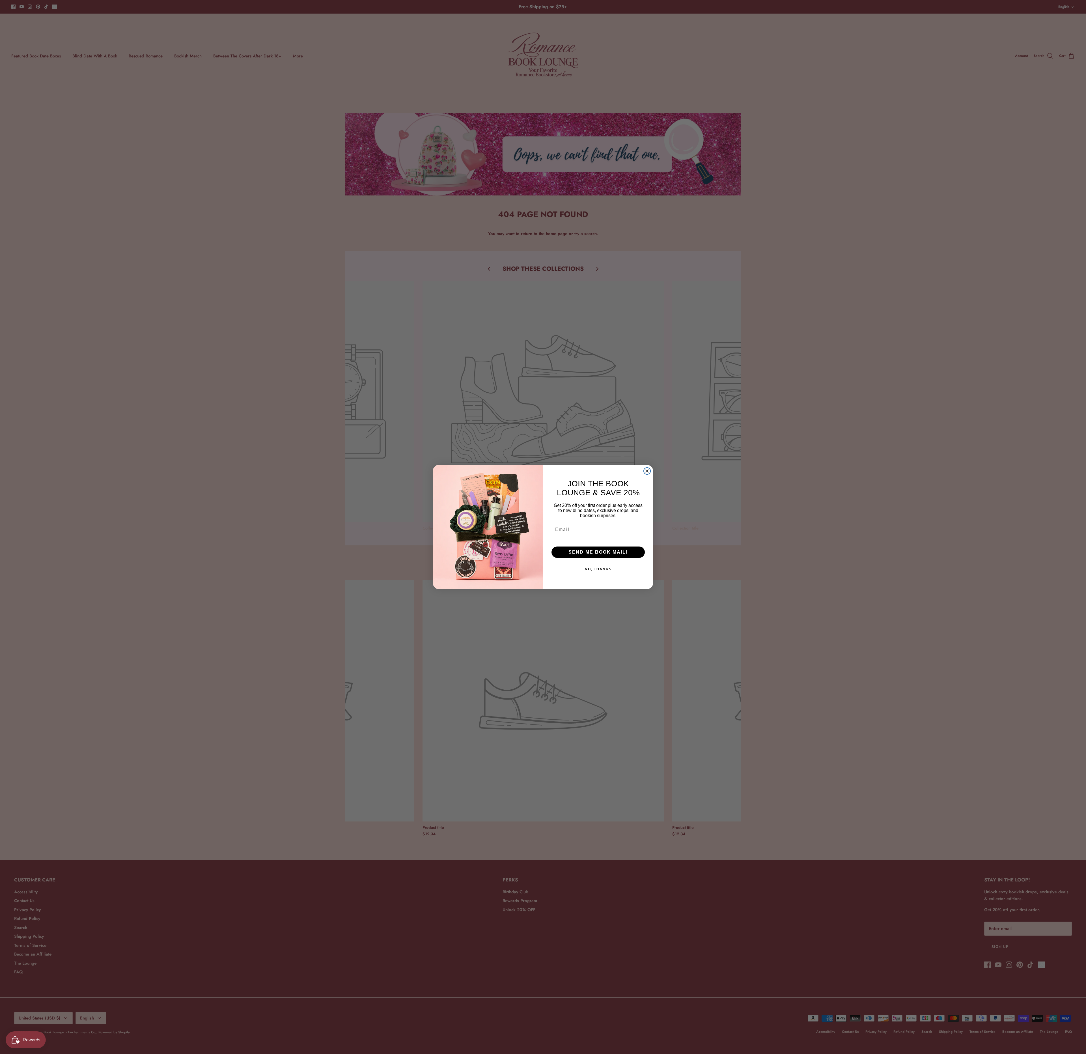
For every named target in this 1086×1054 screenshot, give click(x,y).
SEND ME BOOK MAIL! (598, 552)
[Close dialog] (647, 471)
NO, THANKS (598, 569)
